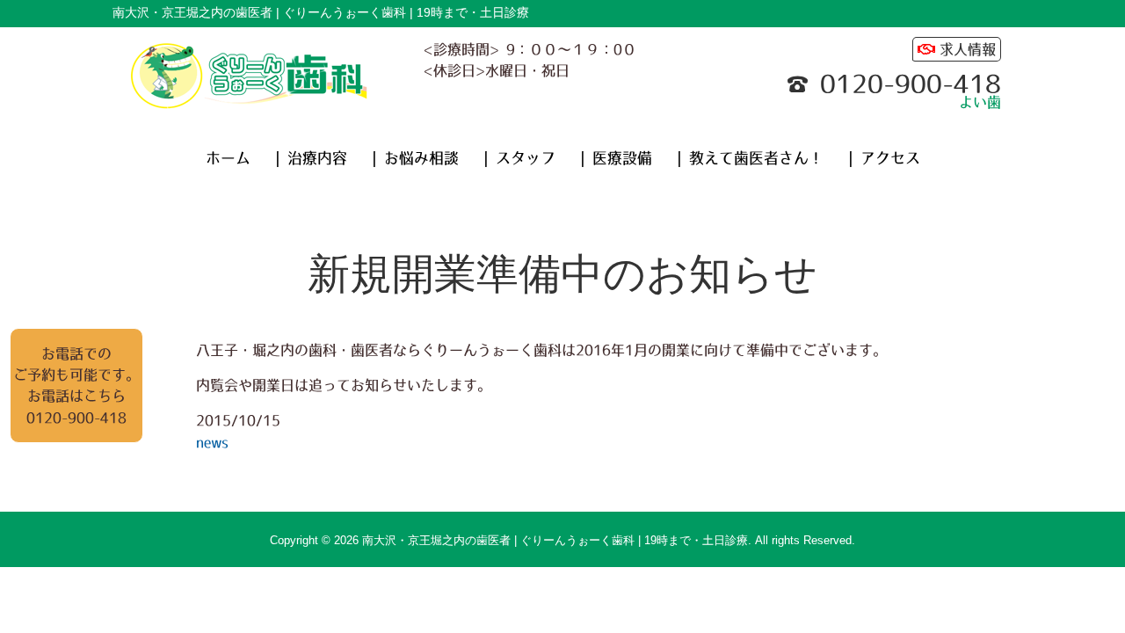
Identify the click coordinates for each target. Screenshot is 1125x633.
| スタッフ (519, 158)
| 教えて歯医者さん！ (750, 158)
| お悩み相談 (415, 158)
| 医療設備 (616, 158)
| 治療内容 (311, 158)
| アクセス (884, 158)
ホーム (228, 158)
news (212, 442)
